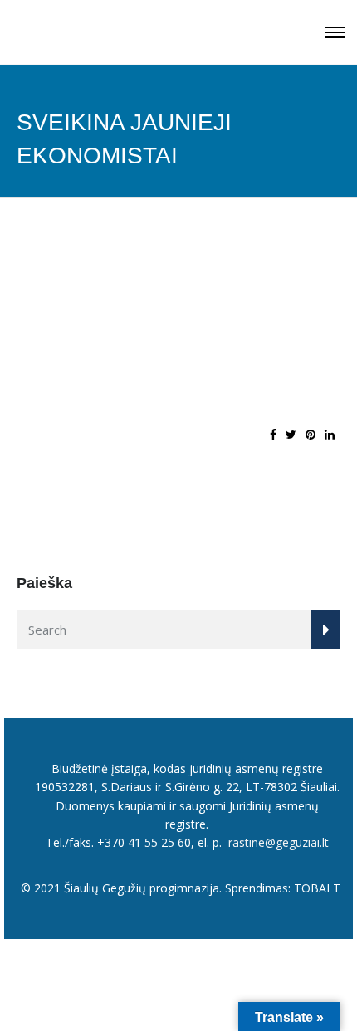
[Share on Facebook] (273, 434)
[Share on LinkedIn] (330, 434)
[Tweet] (291, 434)
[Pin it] (310, 434)
